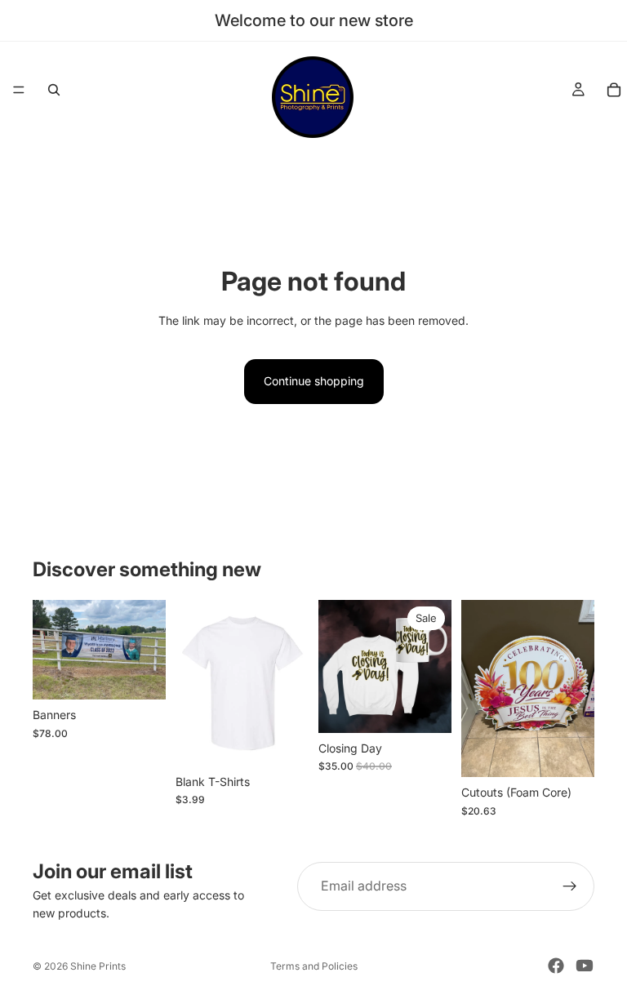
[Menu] (19, 90)
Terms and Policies (314, 966)
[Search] (54, 90)
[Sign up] (570, 886)
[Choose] (140, 674)
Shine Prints (98, 966)
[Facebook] (556, 965)
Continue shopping (314, 381)
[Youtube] (584, 965)
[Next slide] (148, 650)
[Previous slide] (51, 650)
